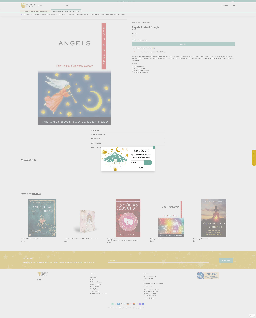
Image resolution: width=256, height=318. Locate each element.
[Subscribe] (148, 163)
